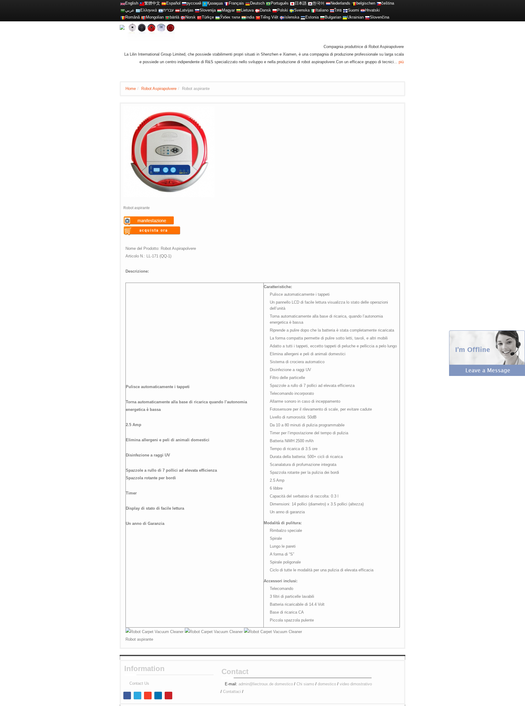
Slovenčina (379, 17)
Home (130, 88)
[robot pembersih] (243, 17)
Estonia (312, 17)
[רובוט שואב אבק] (160, 10)
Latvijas (187, 10)
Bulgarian (333, 17)
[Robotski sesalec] (197, 10)
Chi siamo (305, 684)
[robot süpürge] (199, 17)
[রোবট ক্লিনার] (167, 17)
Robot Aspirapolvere (159, 88)
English (131, 3)
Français (236, 3)
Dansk (265, 10)
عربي (129, 10)
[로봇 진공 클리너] (310, 3)
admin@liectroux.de (255, 684)
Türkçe (208, 17)
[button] (487, 352)
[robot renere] (182, 17)
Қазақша (215, 3)
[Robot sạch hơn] (258, 17)
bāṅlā (174, 17)
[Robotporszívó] (219, 10)
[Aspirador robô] (268, 3)
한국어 (318, 3)
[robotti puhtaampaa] (345, 10)
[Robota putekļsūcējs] (177, 10)
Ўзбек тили (230, 17)
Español (173, 3)
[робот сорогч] (143, 17)
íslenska (291, 17)
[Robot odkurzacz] (274, 10)
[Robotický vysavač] (378, 3)
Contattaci (232, 691)
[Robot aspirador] (163, 3)
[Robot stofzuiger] (328, 3)
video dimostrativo (356, 684)
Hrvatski (372, 10)
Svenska (302, 10)
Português (280, 3)
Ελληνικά (148, 10)
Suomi (353, 10)
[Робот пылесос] (184, 3)
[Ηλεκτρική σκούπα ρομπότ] (138, 10)
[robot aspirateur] (354, 3)
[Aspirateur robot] (226, 3)
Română (132, 17)
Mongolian (155, 17)
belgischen (365, 3)
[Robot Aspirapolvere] (313, 10)
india (250, 17)
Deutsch (257, 3)
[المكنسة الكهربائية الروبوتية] (122, 10)
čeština (387, 3)
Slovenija (208, 10)
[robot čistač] (362, 10)
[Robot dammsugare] (291, 10)
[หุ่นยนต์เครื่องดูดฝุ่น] (332, 10)
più (401, 62)
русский (194, 3)
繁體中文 (152, 3)
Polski (282, 10)
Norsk (190, 17)
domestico (284, 684)
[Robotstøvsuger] (257, 10)
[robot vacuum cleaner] (122, 3)
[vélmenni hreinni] (282, 17)
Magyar (228, 10)
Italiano (322, 10)
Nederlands (340, 3)
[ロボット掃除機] (292, 3)
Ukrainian (355, 17)
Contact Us (139, 683)
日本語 (301, 3)
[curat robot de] (122, 17)
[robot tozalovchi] (217, 17)
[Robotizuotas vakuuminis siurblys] (238, 10)
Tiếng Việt (269, 17)
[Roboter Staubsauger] (247, 3)
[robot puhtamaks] (302, 17)
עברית (168, 10)
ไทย (338, 10)
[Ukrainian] (344, 17)
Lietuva (247, 10)
